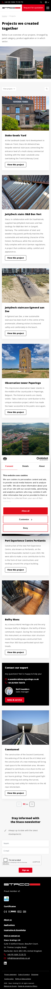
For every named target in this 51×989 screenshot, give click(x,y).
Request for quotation (33, 8)
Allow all (25, 511)
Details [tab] (25, 466)
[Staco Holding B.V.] (11, 8)
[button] (47, 2)
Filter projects (7, 89)
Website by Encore (10, 986)
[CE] (5, 912)
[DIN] (24, 912)
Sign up (25, 870)
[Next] (32, 804)
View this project (15, 164)
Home (4, 16)
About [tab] (42, 466)
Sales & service (14, 699)
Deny (25, 528)
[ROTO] (6, 898)
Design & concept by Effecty (27, 986)
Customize (24, 519)
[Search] (41, 2)
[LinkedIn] (5, 964)
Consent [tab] (9, 466)
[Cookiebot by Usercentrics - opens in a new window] (36, 459)
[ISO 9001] (12, 912)
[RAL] (19, 912)
